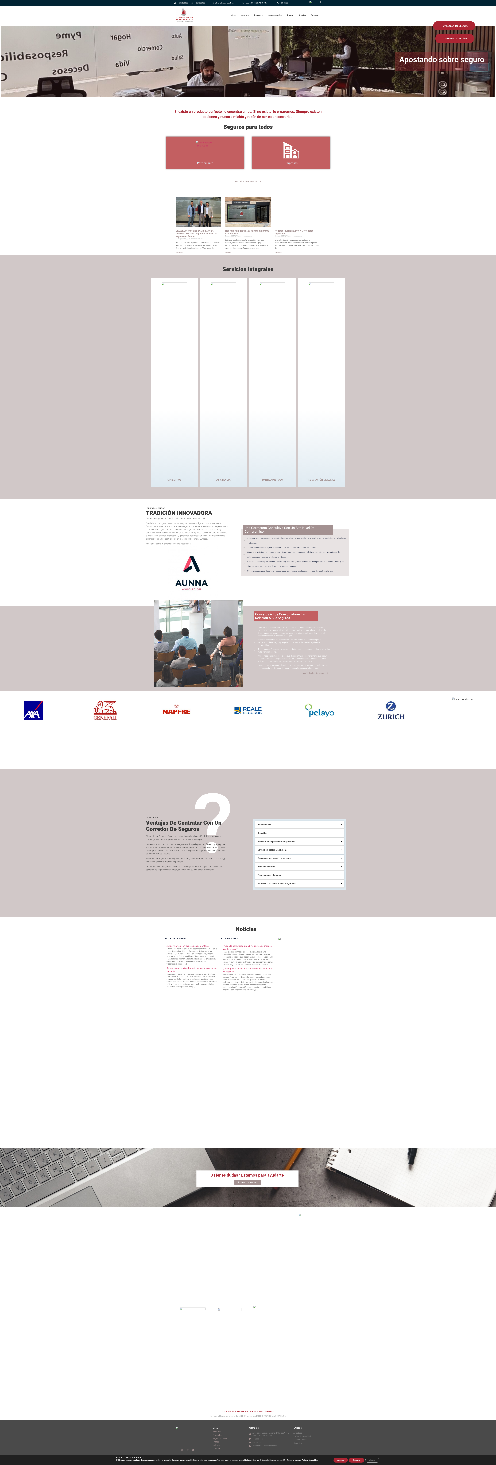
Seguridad (262, 833)
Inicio (233, 15)
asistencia (223, 480)
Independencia (264, 824)
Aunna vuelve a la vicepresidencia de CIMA (187, 946)
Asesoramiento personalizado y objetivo (276, 841)
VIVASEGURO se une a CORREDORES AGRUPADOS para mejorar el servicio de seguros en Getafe (196, 233)
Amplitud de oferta (266, 866)
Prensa (290, 15)
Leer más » (179, 253)
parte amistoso (272, 480)
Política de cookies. (310, 1460)
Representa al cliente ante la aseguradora (277, 883)
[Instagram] (182, 1450)
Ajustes (372, 1460)
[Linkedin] (193, 1450)
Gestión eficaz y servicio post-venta (274, 858)
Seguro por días (275, 15)
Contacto (315, 15)
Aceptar (340, 1460)
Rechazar (356, 1460)
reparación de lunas (321, 480)
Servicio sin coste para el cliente (273, 850)
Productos (258, 15)
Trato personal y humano (269, 875)
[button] (4, 61)
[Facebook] (187, 1450)
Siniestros (174, 480)
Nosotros (245, 15)
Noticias (302, 15)
